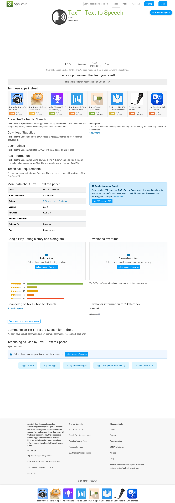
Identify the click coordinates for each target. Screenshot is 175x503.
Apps (116, 4)
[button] (128, 314)
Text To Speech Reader (37, 107)
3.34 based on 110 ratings (55, 201)
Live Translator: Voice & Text (157, 107)
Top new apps (50, 365)
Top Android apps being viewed (39, 456)
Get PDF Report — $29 (102, 201)
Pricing (124, 4)
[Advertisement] (84, 43)
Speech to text (135, 107)
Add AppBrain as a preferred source (25, 321)
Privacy (113, 435)
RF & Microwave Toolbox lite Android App (43, 461)
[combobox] (94, 4)
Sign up (149, 4)
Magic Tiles (31, 473)
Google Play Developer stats (80, 435)
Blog (112, 459)
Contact (113, 429)
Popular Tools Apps (144, 365)
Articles (113, 453)
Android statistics (76, 429)
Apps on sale (28, 365)
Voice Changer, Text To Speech (57, 107)
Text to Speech (95, 107)
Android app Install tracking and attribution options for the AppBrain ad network (127, 466)
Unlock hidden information (46, 267)
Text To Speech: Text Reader (77, 107)
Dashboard (135, 4)
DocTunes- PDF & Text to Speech (117, 107)
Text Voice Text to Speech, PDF (17, 107)
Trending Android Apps (78, 441)
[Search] (107, 4)
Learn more (118, 196)
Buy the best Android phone (80, 453)
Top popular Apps (76, 447)
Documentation (116, 441)
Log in (163, 4)
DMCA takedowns (117, 447)
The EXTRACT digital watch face (40, 467)
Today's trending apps (77, 365)
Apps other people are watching (111, 365)
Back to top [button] (168, 479)
